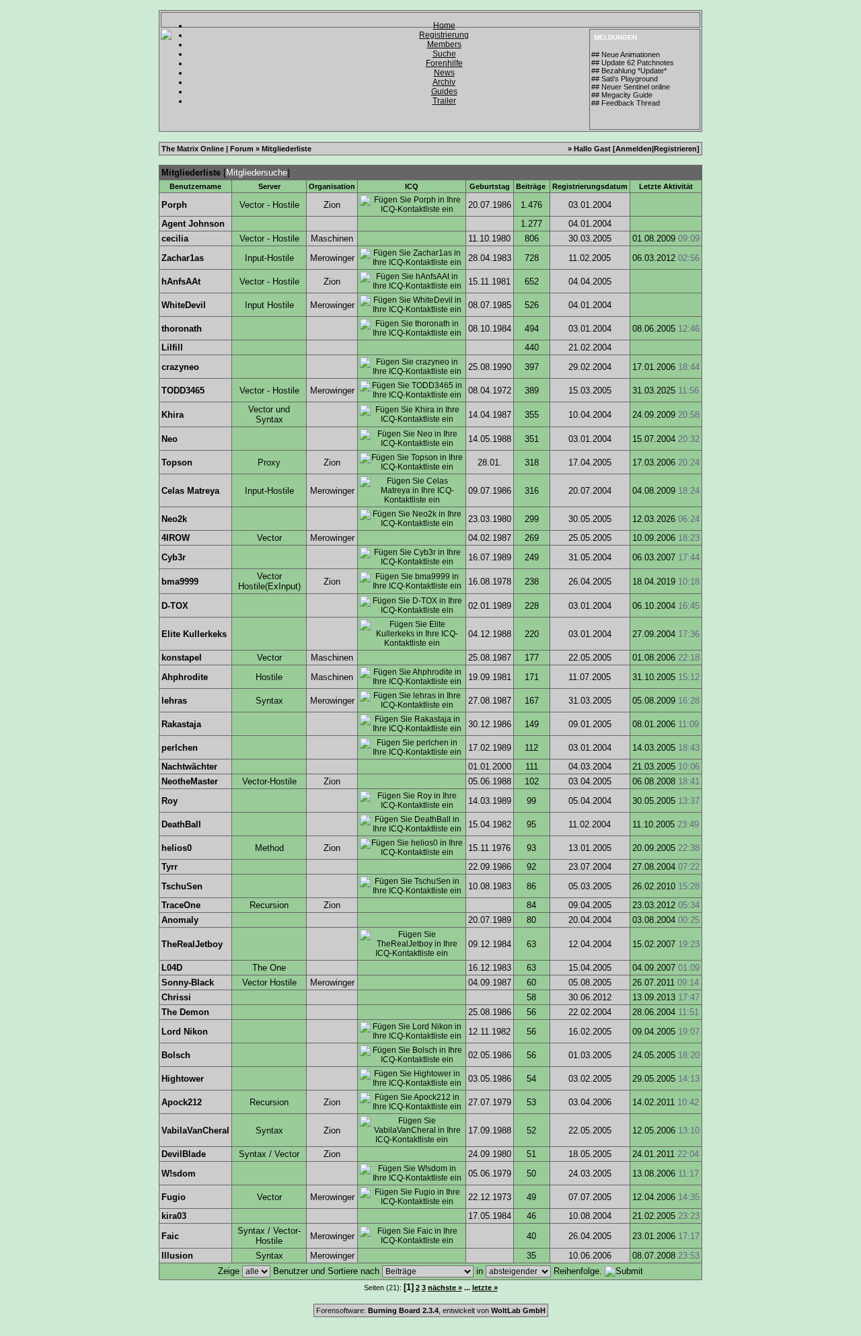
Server (269, 186)
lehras (174, 701)
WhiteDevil (183, 305)
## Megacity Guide (621, 95)
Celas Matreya (190, 491)
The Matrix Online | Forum (207, 149)
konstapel (181, 658)
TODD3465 (182, 390)
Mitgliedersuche (256, 173)
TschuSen (181, 886)
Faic (170, 1236)
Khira (172, 415)
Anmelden (633, 149)
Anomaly (179, 920)
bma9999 (179, 582)
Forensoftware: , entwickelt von (431, 1310)
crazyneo (180, 367)
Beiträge (531, 186)
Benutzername (195, 186)
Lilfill (172, 347)
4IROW (175, 538)
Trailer (444, 101)
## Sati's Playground (624, 79)
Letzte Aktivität (666, 186)
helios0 (176, 848)
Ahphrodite (184, 677)
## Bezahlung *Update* (629, 71)
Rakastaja (181, 724)
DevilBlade (183, 1154)
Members (444, 44)
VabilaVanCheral (195, 1130)
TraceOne (180, 905)
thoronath (181, 329)
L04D (171, 968)
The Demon (185, 1012)
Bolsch (175, 1055)
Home (444, 25)
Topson (176, 462)
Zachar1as (182, 258)
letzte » (485, 1288)
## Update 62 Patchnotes (632, 63)
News (444, 72)
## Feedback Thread (625, 103)
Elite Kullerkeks (194, 634)
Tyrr (169, 867)
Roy (169, 801)
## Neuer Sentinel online (630, 87)
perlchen (179, 748)
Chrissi (176, 997)
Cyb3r (173, 557)
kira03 (173, 1216)
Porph (174, 205)
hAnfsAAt (180, 281)
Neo (169, 439)
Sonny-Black (187, 982)
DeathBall (181, 824)
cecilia (174, 238)
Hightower (182, 1079)
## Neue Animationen (625, 54)
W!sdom (178, 1173)
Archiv (444, 82)
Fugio (173, 1197)
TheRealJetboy (192, 944)
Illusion (177, 1256)
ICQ (411, 186)
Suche (444, 54)
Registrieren (675, 149)
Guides (444, 91)
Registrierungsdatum (590, 186)
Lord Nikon (184, 1032)
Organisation (332, 186)
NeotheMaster (189, 781)
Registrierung (444, 35)
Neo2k (174, 519)
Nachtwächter (189, 767)
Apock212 (181, 1102)
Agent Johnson (193, 224)
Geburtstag (490, 186)
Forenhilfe (444, 63)
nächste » (445, 1288)
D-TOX (174, 606)
